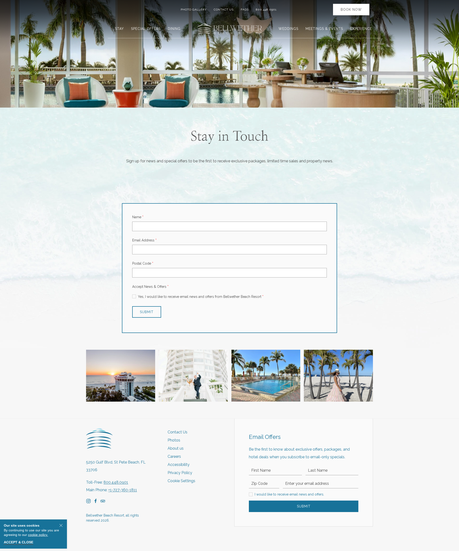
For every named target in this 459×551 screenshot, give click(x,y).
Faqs (245, 9)
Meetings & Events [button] (324, 29)
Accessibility (179, 464)
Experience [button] (361, 29)
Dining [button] (174, 29)
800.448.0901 (267, 9)
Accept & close (18, 542)
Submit (304, 506)
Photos (174, 440)
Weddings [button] (288, 29)
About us (176, 448)
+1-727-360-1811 (122, 490)
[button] (120, 376)
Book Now (351, 9)
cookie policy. (38, 535)
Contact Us (224, 9)
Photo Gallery (194, 9)
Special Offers (146, 29)
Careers (174, 456)
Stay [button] (119, 29)
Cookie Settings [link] (181, 481)
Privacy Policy (180, 472)
